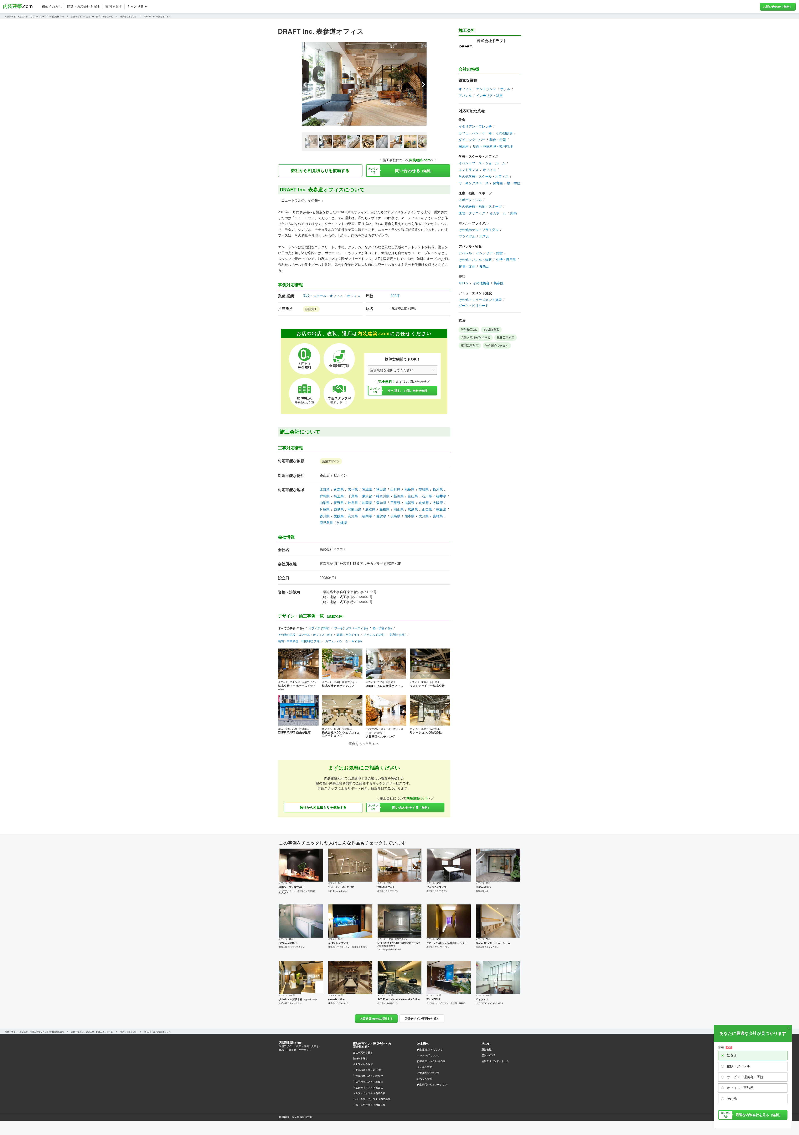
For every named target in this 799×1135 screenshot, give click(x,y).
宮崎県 (438, 516)
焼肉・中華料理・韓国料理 (493, 146)
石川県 (427, 496)
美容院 (499, 283)
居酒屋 (464, 146)
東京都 (367, 496)
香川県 (325, 516)
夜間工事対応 (470, 345)
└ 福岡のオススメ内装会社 (368, 1081)
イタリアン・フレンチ (475, 126)
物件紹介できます (497, 345)
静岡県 (367, 503)
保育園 (498, 183)
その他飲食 (504, 133)
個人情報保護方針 (302, 1117)
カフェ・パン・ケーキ (475, 133)
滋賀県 (409, 503)
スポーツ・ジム (470, 200)
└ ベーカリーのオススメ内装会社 (371, 1099)
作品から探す (360, 1058)
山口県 (427, 509)
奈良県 (339, 509)
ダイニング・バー (472, 140)
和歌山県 (354, 509)
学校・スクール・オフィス (323, 296)
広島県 (413, 509)
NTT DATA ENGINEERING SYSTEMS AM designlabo (398, 944)
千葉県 (353, 496)
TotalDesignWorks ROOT (389, 949)
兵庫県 (325, 509)
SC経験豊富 (491, 329)
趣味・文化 (467, 266)
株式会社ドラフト (333, 549)
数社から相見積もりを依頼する (320, 170)
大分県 (424, 516)
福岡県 (367, 516)
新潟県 (399, 496)
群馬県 (325, 496)
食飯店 (484, 266)
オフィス (353, 296)
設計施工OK (469, 329)
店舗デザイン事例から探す (421, 1018)
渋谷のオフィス (386, 887)
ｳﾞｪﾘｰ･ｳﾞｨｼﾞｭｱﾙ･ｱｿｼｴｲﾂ (341, 887)
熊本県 (409, 516)
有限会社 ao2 (482, 891)
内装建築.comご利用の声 (431, 1061)
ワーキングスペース (474, 183)
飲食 (462, 120)
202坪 (395, 296)
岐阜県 (353, 503)
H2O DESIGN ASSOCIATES (489, 1003)
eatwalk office (336, 999)
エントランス (486, 89)
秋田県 (381, 489)
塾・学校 (513, 183)
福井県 (441, 496)
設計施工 (311, 309)
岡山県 (399, 509)
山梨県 (325, 503)
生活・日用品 (506, 260)
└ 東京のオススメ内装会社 (368, 1070)
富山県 (413, 496)
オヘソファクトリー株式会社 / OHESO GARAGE (297, 892)
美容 (462, 276)
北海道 (325, 489)
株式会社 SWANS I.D (338, 1003)
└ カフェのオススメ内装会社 (369, 1093)
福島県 (409, 489)
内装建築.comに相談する (376, 1018)
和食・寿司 (497, 140)
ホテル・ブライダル (474, 223)
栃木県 (438, 489)
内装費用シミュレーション (432, 1084)
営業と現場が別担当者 (475, 337)
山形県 (395, 489)
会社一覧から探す (363, 1052)
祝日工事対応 (505, 337)
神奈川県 (383, 496)
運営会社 (486, 1049)
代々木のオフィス (437, 887)
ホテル (505, 89)
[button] (423, 84)
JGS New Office (288, 943)
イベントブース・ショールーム (482, 163)
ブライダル (467, 236)
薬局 (513, 213)
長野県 (339, 503)
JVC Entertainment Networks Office (398, 999)
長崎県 (395, 516)
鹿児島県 (326, 523)
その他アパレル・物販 (475, 260)
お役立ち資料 (424, 1078)
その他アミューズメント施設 (480, 300)
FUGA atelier (483, 887)
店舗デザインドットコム (495, 1061)
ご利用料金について (428, 1072)
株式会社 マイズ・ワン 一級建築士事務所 (347, 947)
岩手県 (353, 489)
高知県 (353, 516)
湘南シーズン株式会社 (291, 887)
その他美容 (481, 283)
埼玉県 (339, 496)
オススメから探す (363, 1064)
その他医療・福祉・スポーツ (480, 206)
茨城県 (424, 489)
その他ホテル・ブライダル (479, 230)
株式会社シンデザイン (387, 891)
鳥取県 (370, 509)
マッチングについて (428, 1055)
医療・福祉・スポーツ (475, 193)
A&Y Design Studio (337, 891)
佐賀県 (381, 516)
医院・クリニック (472, 213)
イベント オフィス (338, 943)
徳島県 (441, 509)
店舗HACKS (488, 1055)
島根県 (385, 509)
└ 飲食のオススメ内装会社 (368, 1087)
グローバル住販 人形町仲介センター (447, 943)
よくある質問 (424, 1067)
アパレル (465, 95)
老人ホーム (497, 213)
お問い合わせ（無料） (777, 6)
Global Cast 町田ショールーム (493, 943)
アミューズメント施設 (475, 293)
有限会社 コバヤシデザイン (291, 947)
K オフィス (482, 999)
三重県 (395, 503)
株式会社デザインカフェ (438, 947)
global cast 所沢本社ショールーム (298, 999)
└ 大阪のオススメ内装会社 (368, 1075)
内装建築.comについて (430, 1049)
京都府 (424, 503)
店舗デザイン (331, 461)
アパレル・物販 (470, 246)
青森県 (339, 489)
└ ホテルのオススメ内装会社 (369, 1105)
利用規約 (284, 1117)
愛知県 (381, 503)
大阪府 (438, 503)
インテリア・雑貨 (489, 95)
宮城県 (367, 489)
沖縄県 (342, 523)
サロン (464, 283)
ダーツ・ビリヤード (474, 305)
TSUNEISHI (433, 999)
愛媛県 (339, 516)
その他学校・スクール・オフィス (484, 176)
